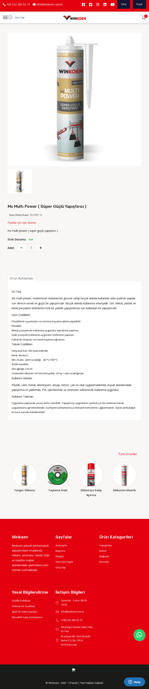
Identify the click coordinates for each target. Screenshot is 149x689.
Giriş (123, 4)
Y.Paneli (73, 683)
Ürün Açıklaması (21, 278)
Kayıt (139, 4)
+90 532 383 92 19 (18, 4)
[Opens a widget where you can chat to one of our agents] (134, 682)
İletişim (59, 556)
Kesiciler (104, 561)
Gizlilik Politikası (21, 600)
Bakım (103, 550)
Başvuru (60, 550)
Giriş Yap (60, 567)
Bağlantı (104, 556)
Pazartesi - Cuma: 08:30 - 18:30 (74, 602)
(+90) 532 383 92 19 (71, 620)
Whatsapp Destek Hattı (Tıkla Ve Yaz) (77, 629)
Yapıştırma (105, 545)
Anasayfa (61, 545)
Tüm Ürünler (127, 454)
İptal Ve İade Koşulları (24, 611)
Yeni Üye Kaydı (64, 561)
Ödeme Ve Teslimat (23, 606)
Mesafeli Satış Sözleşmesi (27, 617)
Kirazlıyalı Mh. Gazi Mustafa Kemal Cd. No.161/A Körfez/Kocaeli (75, 640)
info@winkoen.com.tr (49, 4)
